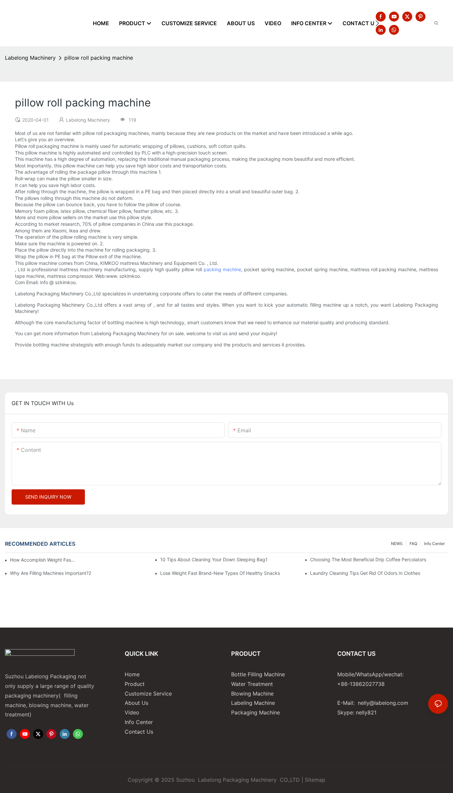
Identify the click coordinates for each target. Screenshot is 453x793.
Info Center (434, 543)
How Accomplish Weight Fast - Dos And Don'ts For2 (43, 560)
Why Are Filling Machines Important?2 (50, 573)
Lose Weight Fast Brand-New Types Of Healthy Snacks (220, 573)
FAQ (413, 543)
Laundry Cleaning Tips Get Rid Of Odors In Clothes (365, 573)
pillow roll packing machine (98, 57)
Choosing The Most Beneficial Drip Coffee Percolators (368, 559)
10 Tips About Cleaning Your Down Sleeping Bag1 (214, 559)
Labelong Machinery (30, 57)
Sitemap (315, 779)
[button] (377, 23)
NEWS (397, 543)
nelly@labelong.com (383, 703)
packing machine (222, 269)
